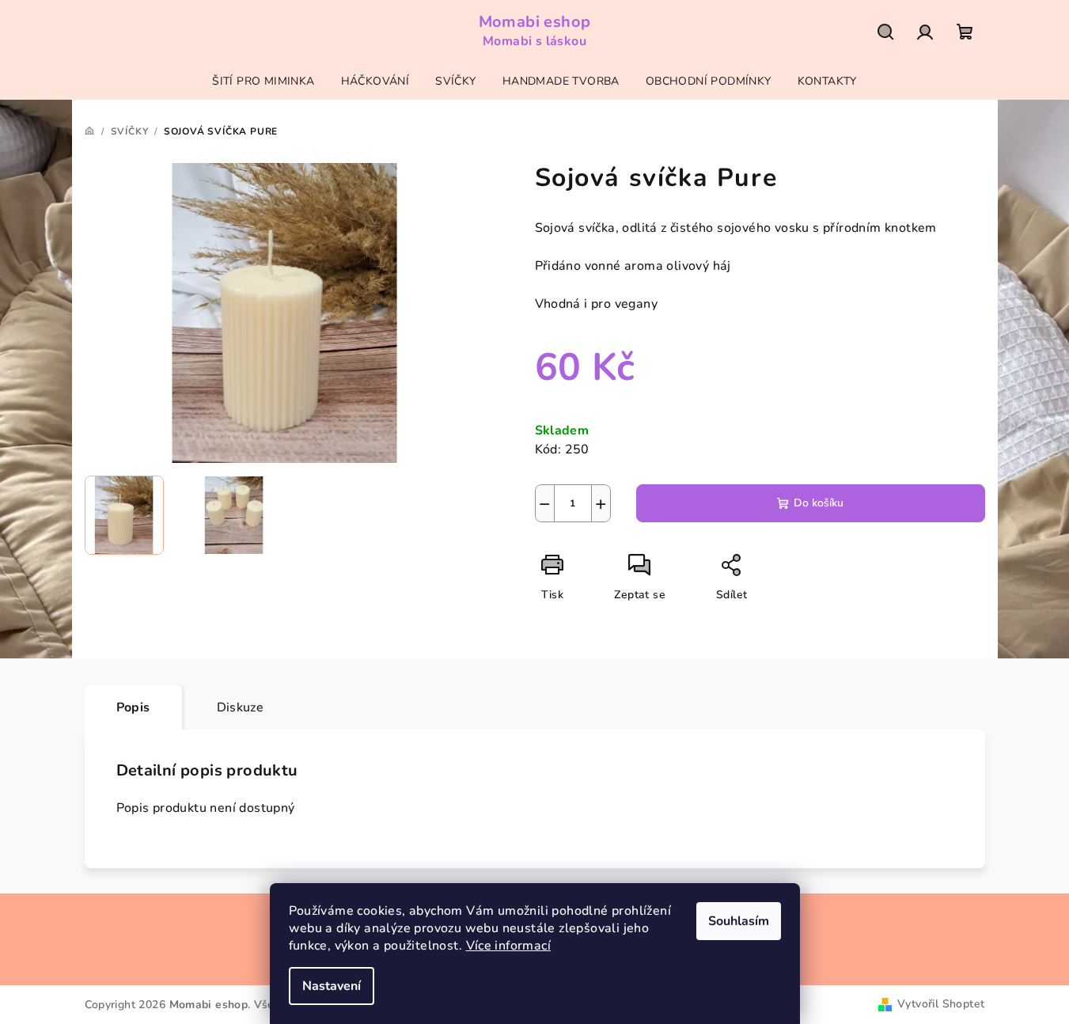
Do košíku (818, 502)
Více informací (509, 945)
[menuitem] (263, 81)
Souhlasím (738, 921)
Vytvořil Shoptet (940, 1003)
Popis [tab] (133, 707)
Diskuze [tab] (240, 707)
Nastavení (331, 986)
